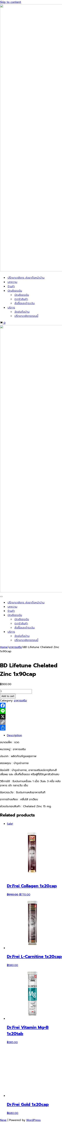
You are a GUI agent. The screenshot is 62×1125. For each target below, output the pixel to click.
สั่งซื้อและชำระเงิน (24, 303)
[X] (31, 716)
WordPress (33, 1120)
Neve (3, 1120)
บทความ (12, 282)
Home (4, 647)
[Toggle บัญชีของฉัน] (60, 615)
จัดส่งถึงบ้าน (21, 312)
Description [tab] (14, 735)
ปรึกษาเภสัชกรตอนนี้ (26, 316)
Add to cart (7, 696)
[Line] (31, 711)
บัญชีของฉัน (21, 295)
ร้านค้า (11, 286)
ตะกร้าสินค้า (21, 299)
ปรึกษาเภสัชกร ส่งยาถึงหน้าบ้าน (26, 278)
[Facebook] (31, 705)
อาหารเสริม (15, 647)
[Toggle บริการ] (60, 632)
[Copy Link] (31, 722)
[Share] (31, 728)
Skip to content (10, 2)
